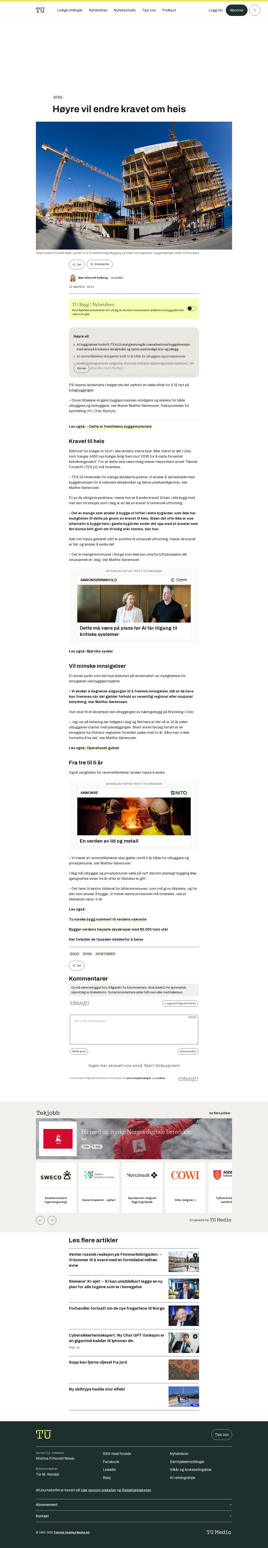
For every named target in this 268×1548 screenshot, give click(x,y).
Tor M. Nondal (47, 1474)
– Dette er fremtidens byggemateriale (119, 426)
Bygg (58, 97)
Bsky (107, 1478)
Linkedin (109, 1470)
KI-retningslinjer (182, 1478)
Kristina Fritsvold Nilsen (55, 1458)
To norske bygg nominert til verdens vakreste (108, 919)
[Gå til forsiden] (40, 10)
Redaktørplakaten (136, 1490)
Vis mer (81, 368)
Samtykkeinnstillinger (187, 1462)
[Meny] (254, 10)
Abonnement (46, 1505)
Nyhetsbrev (105, 953)
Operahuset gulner (103, 748)
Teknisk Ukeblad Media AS (72, 1532)
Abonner (236, 10)
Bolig (74, 953)
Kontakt (42, 1516)
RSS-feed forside (117, 1454)
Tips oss (222, 1435)
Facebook (111, 1462)
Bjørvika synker (100, 651)
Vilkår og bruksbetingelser (191, 1470)
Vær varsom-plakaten (98, 1490)
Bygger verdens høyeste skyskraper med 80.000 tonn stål (118, 929)
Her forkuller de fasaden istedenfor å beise (106, 939)
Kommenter (102, 264)
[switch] (191, 308)
